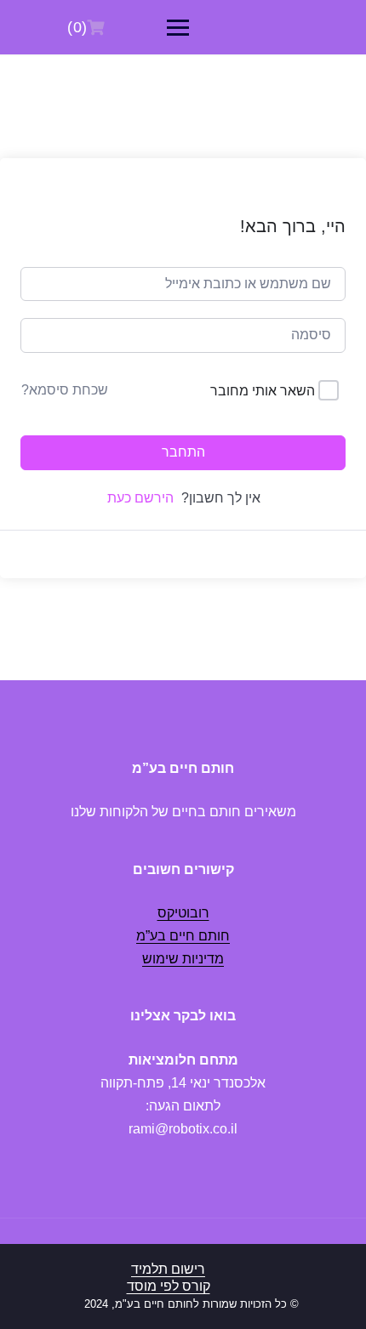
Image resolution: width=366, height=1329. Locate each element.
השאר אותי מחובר (262, 390)
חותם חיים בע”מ (183, 936)
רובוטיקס (183, 913)
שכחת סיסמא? (64, 390)
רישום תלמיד (168, 1269)
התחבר (183, 452)
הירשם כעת (140, 498)
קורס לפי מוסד (168, 1286)
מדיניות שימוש (183, 958)
